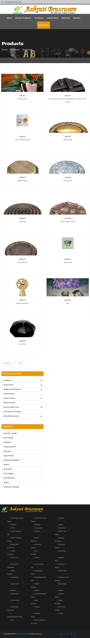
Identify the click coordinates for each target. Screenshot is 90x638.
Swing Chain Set (10, 447)
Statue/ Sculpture (23, 18)
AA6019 (22, 218)
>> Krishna (13, 524)
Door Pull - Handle (10, 433)
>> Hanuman (61, 528)
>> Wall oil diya (62, 570)
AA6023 (22, 300)
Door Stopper (9, 474)
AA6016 (68, 136)
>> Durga (60, 613)
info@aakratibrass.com (13, 2)
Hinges (6, 482)
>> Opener (36, 557)
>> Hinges (36, 607)
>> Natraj (36, 590)
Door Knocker (9, 438)
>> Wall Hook (61, 551)
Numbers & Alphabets (12, 460)
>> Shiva (12, 528)
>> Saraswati (37, 528)
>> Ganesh (60, 518)
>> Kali (12, 620)
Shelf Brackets (9, 478)
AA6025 (22, 341)
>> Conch (60, 590)
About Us (66, 18)
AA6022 (67, 259)
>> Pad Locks (14, 557)
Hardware (39, 18)
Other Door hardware (11, 487)
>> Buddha (36, 524)
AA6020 (67, 218)
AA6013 (22, 96)
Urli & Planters (9, 394)
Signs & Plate (9, 456)
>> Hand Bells (14, 577)
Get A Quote (43, 25)
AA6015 (22, 136)
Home (9, 18)
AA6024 (67, 300)
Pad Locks (7, 451)
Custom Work (52, 18)
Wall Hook (7, 442)
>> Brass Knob (14, 600)
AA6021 (22, 259)
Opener (6, 465)
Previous (6, 363)
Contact (76, 18)
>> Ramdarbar (62, 584)
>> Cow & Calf (14, 584)
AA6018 (68, 177)
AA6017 (22, 177)
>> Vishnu (36, 531)
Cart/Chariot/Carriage (12, 412)
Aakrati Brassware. (22, 634)
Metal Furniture (9, 403)
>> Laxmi (60, 524)
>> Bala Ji (13, 590)
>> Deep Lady (14, 594)
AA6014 (68, 96)
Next (21, 363)
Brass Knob (8, 469)
